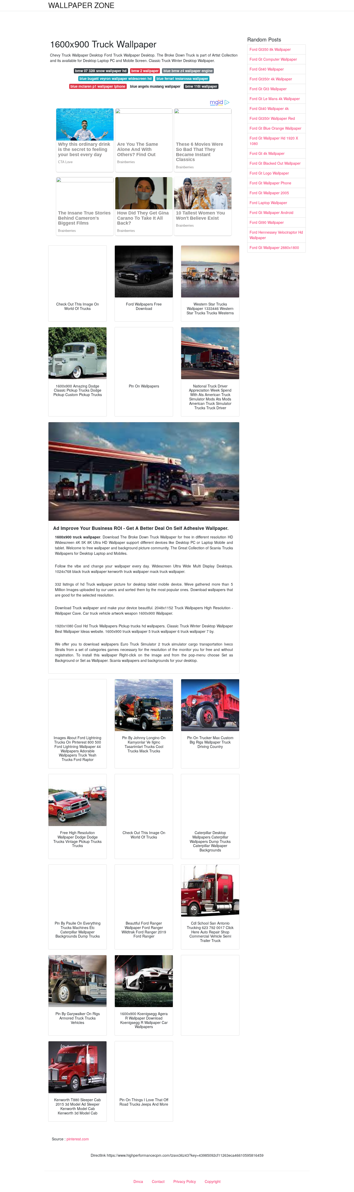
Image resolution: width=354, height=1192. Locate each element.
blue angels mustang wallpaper (155, 86)
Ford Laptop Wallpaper (268, 202)
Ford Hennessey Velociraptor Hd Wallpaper (276, 235)
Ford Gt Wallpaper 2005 (269, 192)
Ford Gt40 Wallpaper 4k (269, 108)
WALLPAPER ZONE (81, 5)
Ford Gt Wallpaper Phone (270, 182)
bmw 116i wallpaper (201, 86)
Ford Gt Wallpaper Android (271, 212)
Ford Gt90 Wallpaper (267, 222)
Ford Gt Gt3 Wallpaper (268, 88)
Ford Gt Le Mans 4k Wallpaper (275, 98)
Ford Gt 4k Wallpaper (267, 153)
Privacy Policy (184, 1181)
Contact (158, 1181)
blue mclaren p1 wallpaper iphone (97, 86)
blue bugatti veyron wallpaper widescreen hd (116, 78)
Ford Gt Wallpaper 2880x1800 (274, 247)
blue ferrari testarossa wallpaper (182, 78)
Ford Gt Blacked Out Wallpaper (275, 163)
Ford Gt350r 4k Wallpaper (271, 78)
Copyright (213, 1181)
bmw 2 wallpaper (145, 70)
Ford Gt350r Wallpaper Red (272, 118)
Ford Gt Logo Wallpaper (269, 173)
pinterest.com (78, 1138)
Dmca (138, 1181)
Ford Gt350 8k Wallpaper (270, 49)
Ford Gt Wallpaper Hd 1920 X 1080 (274, 140)
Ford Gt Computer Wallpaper (273, 59)
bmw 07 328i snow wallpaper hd (100, 70)
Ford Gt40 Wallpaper (267, 69)
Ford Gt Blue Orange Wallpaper (275, 128)
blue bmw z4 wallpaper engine (188, 70)
